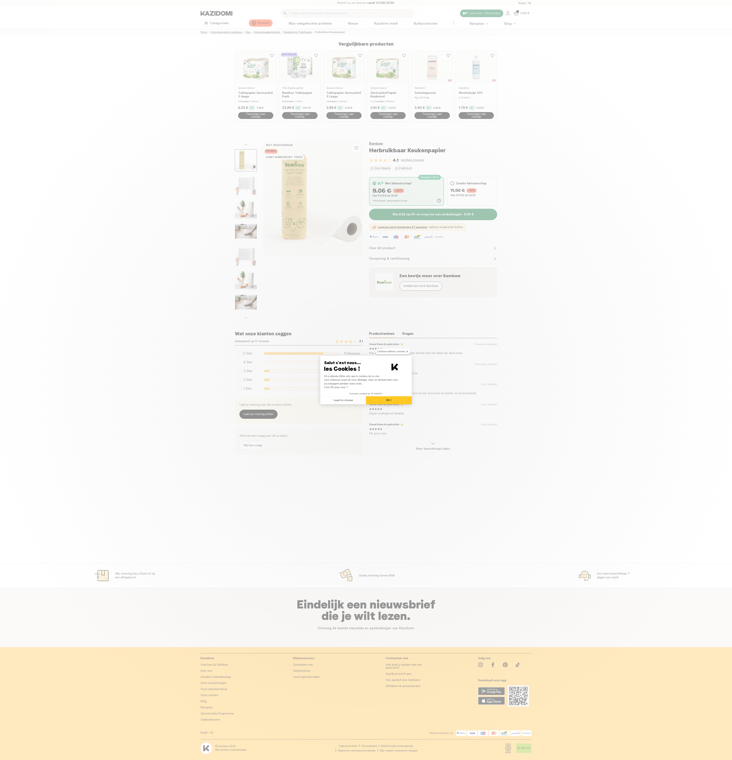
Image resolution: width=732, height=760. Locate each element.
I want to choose (343, 400)
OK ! (389, 400)
